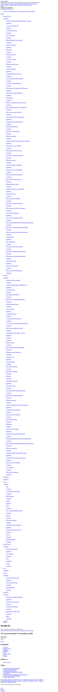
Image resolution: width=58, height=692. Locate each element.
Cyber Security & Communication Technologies (17, 88)
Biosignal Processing (11, 54)
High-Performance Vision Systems (14, 150)
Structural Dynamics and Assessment (14, 246)
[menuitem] (30, 18)
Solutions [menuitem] (5, 275)
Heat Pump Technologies (11, 371)
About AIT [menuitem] (5, 592)
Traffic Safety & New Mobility (13, 462)
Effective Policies (10, 342)
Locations (3, 690)
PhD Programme (10, 496)
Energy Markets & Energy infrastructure (15, 347)
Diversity (8, 515)
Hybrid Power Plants (11, 160)
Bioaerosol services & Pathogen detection (15, 299)
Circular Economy (10, 309)
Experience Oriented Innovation (13, 352)
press (4, 652)
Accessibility (6, 673)
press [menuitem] (4, 568)
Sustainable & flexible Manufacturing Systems (16, 453)
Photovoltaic (9, 424)
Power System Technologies (12, 429)
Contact (5, 656)
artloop (7, 616)
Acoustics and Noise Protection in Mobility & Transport (18, 21)
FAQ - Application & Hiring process (14, 510)
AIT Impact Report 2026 (11, 549)
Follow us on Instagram (19, 11)
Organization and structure (12, 606)
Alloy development (10, 35)
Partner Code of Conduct (9, 677)
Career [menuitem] (4, 481)
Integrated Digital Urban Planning (13, 179)
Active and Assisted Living (12, 25)
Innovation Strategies (11, 385)
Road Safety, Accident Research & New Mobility (17, 227)
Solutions (5, 650)
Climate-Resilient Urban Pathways (14, 73)
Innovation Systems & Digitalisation (14, 174)
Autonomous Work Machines (12, 294)
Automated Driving (10, 289)
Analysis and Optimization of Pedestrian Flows (16, 285)
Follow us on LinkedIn (8, 11)
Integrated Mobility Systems (12, 184)
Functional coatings (10, 361)
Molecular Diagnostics (11, 400)
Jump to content (4, 1)
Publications (6, 651)
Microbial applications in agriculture (14, 395)
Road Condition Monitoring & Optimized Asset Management (20, 222)
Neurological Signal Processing (13, 409)
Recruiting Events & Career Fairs (13, 529)
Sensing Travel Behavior (11, 448)
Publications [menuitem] (6, 477)
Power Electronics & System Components (15, 208)
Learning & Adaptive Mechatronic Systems (16, 390)
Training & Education (11, 261)
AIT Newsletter (9, 553)
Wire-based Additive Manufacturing (14, 270)
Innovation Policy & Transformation (14, 169)
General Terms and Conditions (10, 669)
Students (8, 501)
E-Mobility (8, 337)
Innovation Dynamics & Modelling (14, 165)
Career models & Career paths (13, 491)
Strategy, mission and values (12, 601)
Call (1, 688)
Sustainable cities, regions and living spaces (16, 457)
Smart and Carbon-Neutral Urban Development (16, 232)
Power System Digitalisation (12, 213)
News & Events (6, 653)
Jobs (7, 486)
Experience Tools (10, 357)
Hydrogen (8, 376)
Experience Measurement (12, 126)
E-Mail (2, 689)
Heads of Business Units (11, 582)
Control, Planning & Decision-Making (14, 78)
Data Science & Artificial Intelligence (14, 93)
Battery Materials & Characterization (14, 40)
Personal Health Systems (11, 419)
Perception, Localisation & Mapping (14, 203)
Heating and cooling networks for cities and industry (18, 141)
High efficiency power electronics (13, 145)
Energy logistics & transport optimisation (15, 117)
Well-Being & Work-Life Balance (13, 525)
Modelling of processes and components (15, 189)
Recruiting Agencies (10, 539)
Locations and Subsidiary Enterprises (14, 597)
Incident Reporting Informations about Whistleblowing (15, 674)
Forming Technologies (11, 136)
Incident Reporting (10, 587)
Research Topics (7, 648)
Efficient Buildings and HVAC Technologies (16, 107)
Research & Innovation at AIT (13, 611)
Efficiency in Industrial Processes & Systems (16, 102)
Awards (8, 534)
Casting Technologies (11, 69)
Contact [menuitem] (5, 573)
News (7, 558)
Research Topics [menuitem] (7, 16)
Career (4, 655)
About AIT (5, 647)
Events (7, 563)
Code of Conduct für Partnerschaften (11, 676)
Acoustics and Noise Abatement (13, 280)
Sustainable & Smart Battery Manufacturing (16, 251)
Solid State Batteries (10, 241)
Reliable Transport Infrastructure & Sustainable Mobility (18, 438)
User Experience (10, 467)
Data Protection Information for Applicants (12, 672)
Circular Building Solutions (12, 304)
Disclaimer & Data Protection (10, 670)
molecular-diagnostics (11, 193)
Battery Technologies (11, 45)
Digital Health (9, 97)
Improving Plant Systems (11, 381)
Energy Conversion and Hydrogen (14, 112)
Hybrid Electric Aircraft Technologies (14, 155)
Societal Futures (9, 237)
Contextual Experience (11, 313)
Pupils (7, 505)
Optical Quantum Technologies (13, 198)
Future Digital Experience (12, 366)
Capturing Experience (11, 59)
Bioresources (9, 49)
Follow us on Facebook (30, 11)
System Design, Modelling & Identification (15, 256)
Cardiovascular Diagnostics (12, 64)
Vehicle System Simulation (12, 265)
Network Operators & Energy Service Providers (17, 405)
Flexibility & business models (12, 131)
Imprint (2, 641)
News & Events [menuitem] (6, 544)
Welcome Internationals (11, 520)
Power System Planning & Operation (14, 217)
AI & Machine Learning (11, 30)
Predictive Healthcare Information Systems (15, 433)
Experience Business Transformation (14, 121)
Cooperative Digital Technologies (13, 83)
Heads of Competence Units (12, 577)
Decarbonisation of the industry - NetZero (15, 333)
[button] (2, 6)
